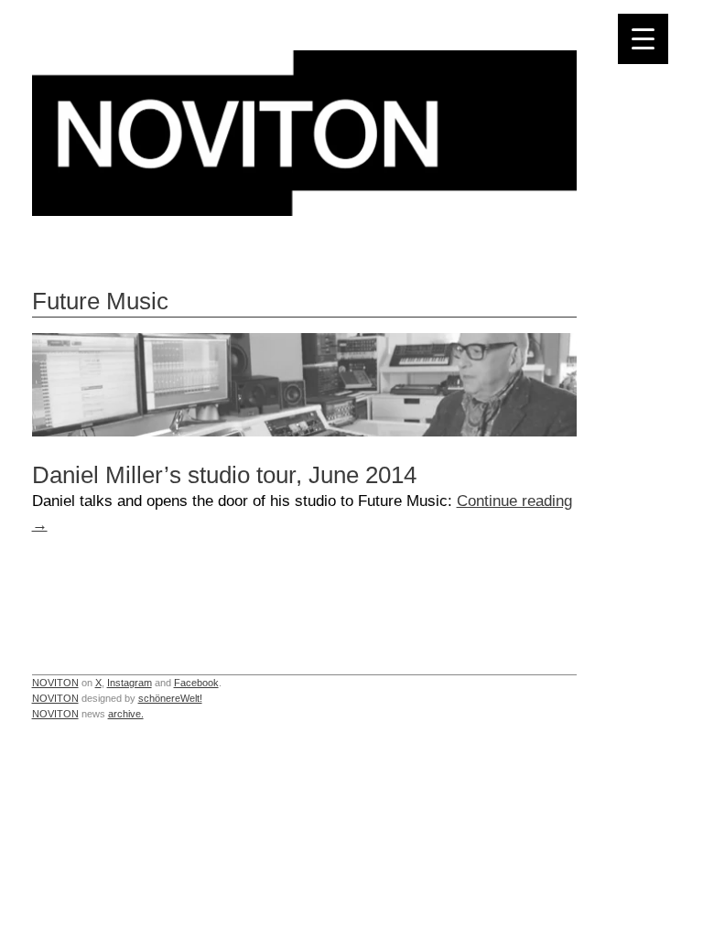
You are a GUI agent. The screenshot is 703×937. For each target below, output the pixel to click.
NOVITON (55, 682)
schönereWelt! (170, 698)
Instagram (129, 682)
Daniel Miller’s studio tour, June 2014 (224, 475)
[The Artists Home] (304, 211)
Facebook (196, 682)
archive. (126, 713)
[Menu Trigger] (643, 39)
